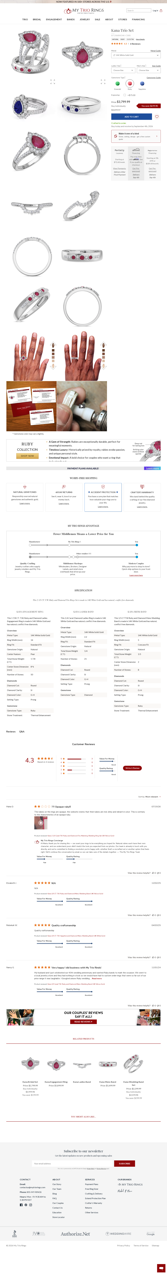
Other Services (91, 1212)
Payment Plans (91, 1184)
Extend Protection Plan (95, 1198)
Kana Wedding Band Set (133, 1083)
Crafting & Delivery (93, 1193)
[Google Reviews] (151, 1233)
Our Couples (58, 1203)
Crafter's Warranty (93, 1203)
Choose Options (30, 1074)
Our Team (56, 1189)
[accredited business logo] (14, 1233)
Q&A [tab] (21, 731)
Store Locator (58, 1217)
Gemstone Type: (136, 77)
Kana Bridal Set (30, 1082)
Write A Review (132, 768)
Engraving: (115, 95)
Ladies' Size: (116, 65)
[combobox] (136, 55)
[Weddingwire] (118, 1233)
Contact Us (57, 1207)
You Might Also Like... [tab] (83, 1116)
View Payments (119, 168)
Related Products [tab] (83, 1038)
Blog (54, 1193)
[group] (31, 103)
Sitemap (155, 1245)
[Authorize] (75, 1233)
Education (56, 1212)
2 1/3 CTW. (130, 39)
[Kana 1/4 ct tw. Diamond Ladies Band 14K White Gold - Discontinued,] (82, 1063)
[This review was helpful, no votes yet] (153, 873)
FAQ (54, 1198)
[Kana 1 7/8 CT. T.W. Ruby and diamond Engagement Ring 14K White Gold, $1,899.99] (56, 1063)
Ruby (123, 39)
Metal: (136, 51)
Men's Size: (149, 65)
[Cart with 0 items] (162, 10)
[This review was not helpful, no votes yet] (158, 873)
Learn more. (25, 503)
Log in (155, 10)
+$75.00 (131, 95)
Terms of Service (101, 1168)
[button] (53, 82)
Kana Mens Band (107, 1082)
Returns (88, 1207)
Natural (115, 39)
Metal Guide (156, 51)
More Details (140, 39)
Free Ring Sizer (91, 1189)
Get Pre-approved (136, 169)
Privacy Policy (90, 1168)
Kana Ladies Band (82, 1082)
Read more (97, 978)
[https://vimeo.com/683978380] (82, 406)
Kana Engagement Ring (56, 1082)
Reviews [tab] (11, 731)
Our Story (56, 1184)
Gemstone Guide (154, 77)
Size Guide (156, 66)
